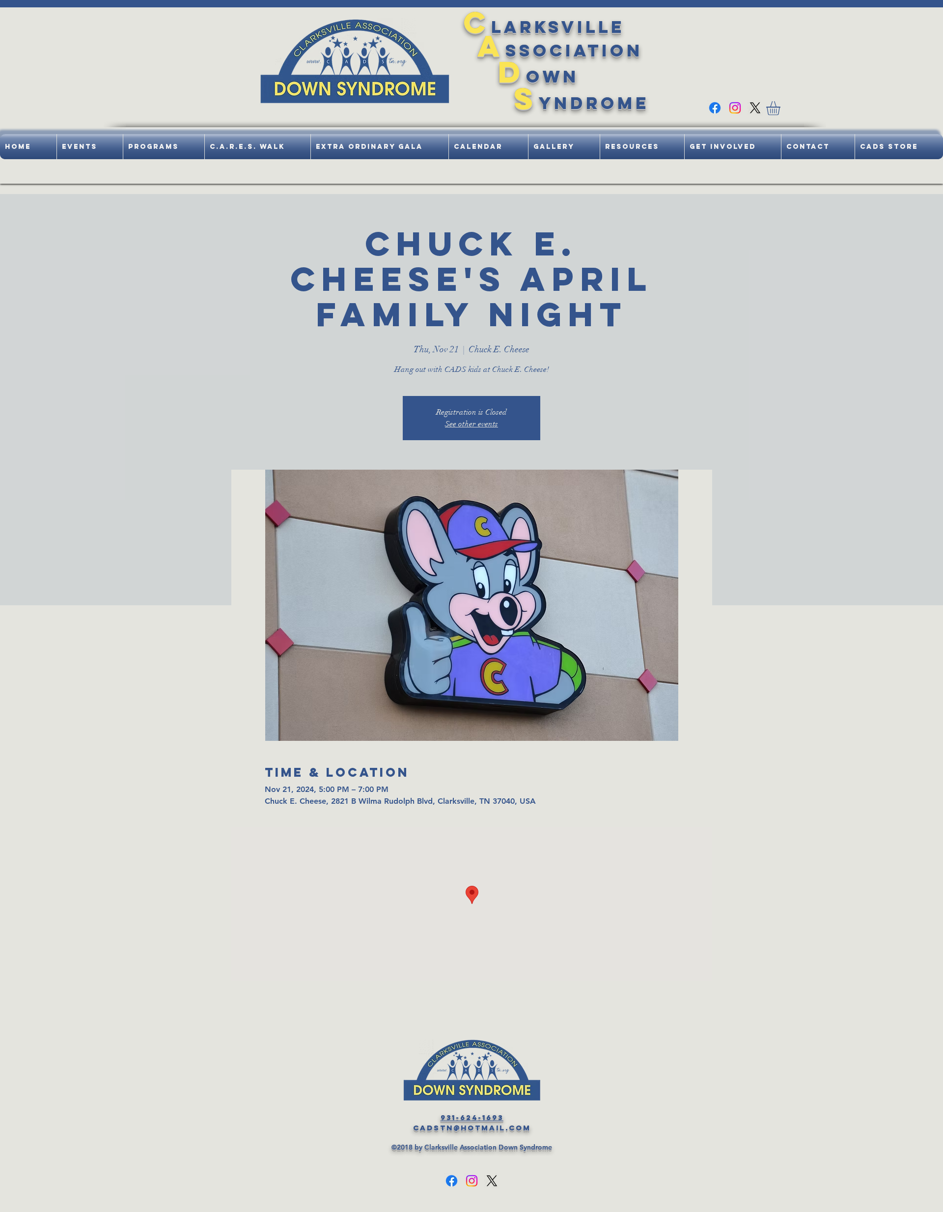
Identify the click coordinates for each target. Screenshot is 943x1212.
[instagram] (735, 107)
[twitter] (755, 107)
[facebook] (714, 107)
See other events (471, 424)
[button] (781, 108)
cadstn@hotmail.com (472, 1127)
